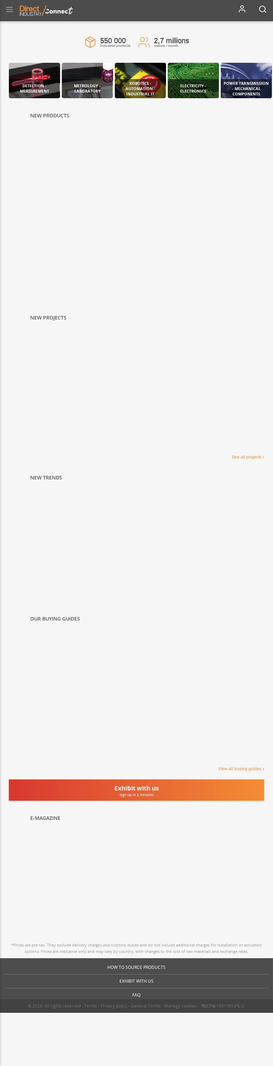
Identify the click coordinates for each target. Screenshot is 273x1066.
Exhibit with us (136, 981)
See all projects (247, 457)
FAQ (136, 995)
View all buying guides (240, 768)
